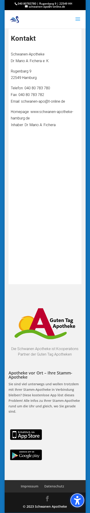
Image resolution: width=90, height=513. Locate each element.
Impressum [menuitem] (29, 486)
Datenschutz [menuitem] (54, 486)
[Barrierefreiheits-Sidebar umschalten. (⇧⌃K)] (77, 500)
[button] (77, 22)
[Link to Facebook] (47, 499)
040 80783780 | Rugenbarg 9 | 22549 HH (45, 4)
